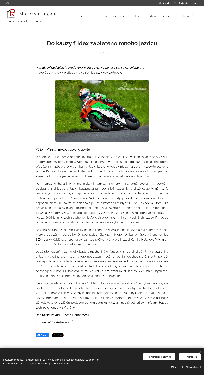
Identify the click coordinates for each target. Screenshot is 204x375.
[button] (188, 16)
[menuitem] (82, 16)
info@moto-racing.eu (187, 3)
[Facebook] (8, 3)
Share (44, 335)
